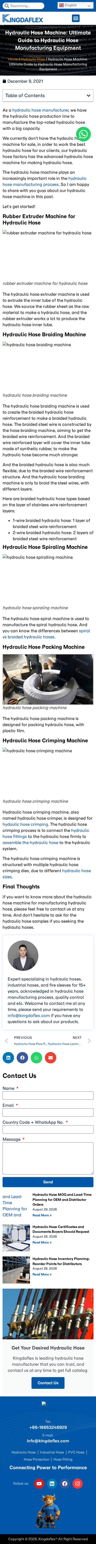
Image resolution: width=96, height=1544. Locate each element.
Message (12, 1139)
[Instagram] (77, 1484)
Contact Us (48, 1382)
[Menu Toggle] (76, 18)
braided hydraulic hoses (31, 636)
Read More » (42, 1215)
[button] (8, 1057)
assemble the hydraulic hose (30, 842)
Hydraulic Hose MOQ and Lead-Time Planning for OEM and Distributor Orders (62, 1199)
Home (13, 59)
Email (9, 1105)
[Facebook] (65, 1484)
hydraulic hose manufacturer (40, 110)
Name (9, 1088)
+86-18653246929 (48, 1427)
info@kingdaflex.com (29, 1015)
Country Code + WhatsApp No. (34, 1122)
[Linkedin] (52, 1484)
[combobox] (23, 6)
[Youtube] (39, 1484)
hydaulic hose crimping (25, 824)
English (70, 5)
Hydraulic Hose (33, 59)
